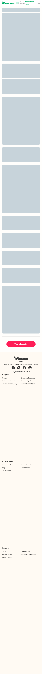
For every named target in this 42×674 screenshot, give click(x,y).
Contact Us (25, 551)
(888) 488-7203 (29, 3)
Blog (3, 468)
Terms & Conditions (28, 554)
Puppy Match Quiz (28, 384)
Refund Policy (7, 557)
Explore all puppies (28, 378)
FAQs (4, 551)
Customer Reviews (9, 465)
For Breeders (7, 471)
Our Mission (25, 468)
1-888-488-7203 (22, 372)
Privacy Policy (7, 554)
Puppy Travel (26, 465)
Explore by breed (8, 381)
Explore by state (27, 381)
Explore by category (9, 384)
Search (4, 378)
